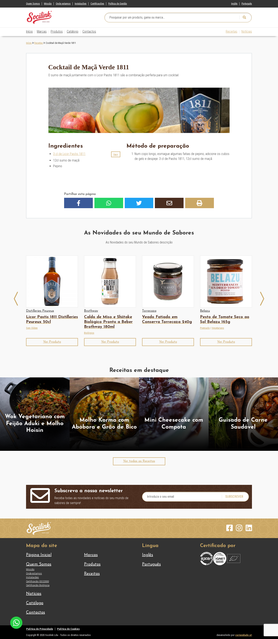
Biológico (89, 332)
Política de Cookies (68, 628)
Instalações (80, 3)
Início (29, 31)
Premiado (205, 327)
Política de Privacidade (39, 628)
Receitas (231, 31)
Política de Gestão (117, 3)
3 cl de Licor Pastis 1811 (69, 154)
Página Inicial (38, 555)
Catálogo (72, 31)
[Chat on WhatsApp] (16, 622)
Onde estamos (63, 3)
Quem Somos (33, 3)
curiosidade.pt (243, 635)
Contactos (89, 31)
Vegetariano (218, 327)
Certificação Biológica (37, 585)
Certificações (97, 3)
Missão (48, 3)
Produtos (57, 31)
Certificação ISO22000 (37, 581)
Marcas (42, 31)
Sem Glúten (32, 327)
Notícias (246, 31)
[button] (115, 154)
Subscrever (234, 497)
